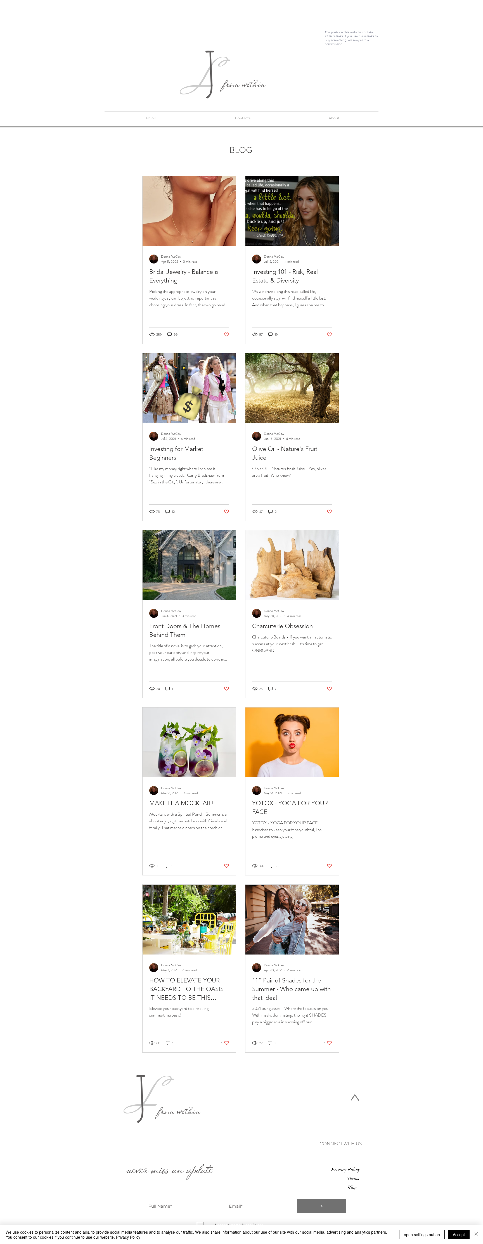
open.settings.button (422, 1234)
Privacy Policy (128, 1237)
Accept (459, 1234)
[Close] (476, 1234)
